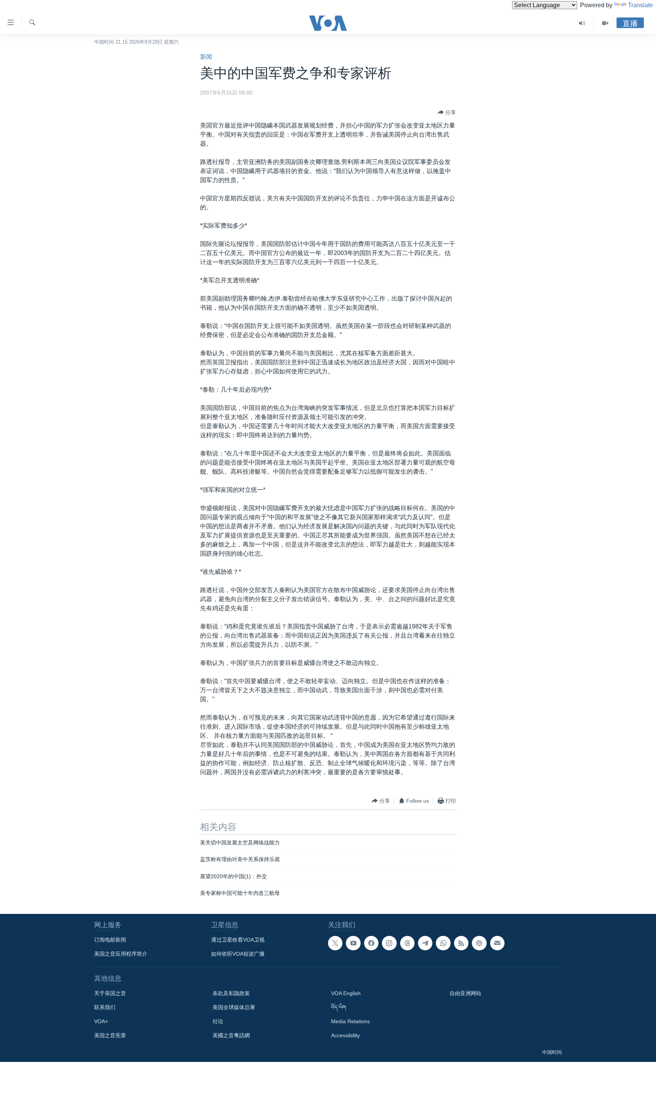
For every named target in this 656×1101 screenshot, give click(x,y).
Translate (640, 5)
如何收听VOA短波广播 (238, 954)
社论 (218, 1021)
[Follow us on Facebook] (371, 943)
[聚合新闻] (461, 943)
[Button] (447, 112)
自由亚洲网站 (465, 993)
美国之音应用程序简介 (120, 954)
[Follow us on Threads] (407, 943)
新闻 (206, 57)
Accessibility (345, 1035)
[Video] (605, 23)
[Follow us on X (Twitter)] (335, 943)
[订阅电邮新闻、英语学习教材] (497, 943)
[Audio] (582, 23)
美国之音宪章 (110, 1035)
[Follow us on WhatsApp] (443, 943)
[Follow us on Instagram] (389, 943)
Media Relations (350, 1021)
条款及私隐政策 (231, 993)
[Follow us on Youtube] (353, 943)
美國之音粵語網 (231, 1035)
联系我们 (104, 1007)
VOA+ (101, 1021)
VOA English (346, 993)
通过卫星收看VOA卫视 (238, 940)
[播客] (479, 943)
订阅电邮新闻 (110, 940)
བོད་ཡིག (338, 1007)
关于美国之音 (110, 993)
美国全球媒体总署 (234, 1007)
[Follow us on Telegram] (425, 943)
